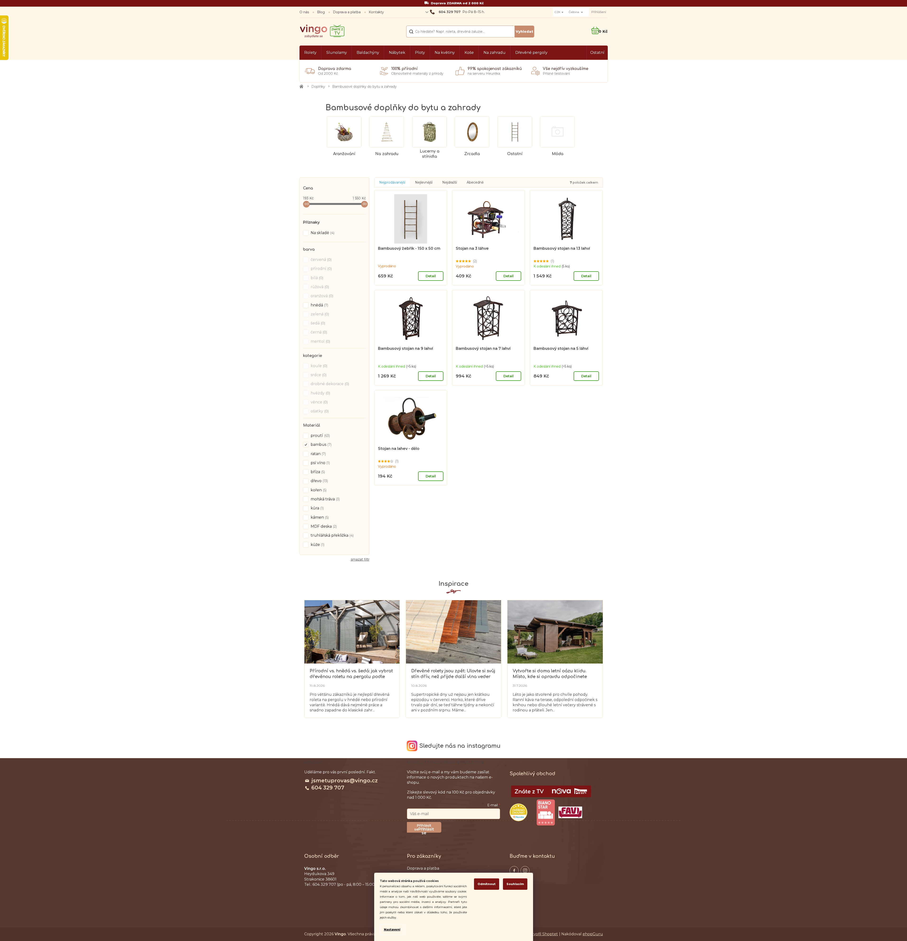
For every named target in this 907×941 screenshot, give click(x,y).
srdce (318, 375)
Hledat (524, 31)
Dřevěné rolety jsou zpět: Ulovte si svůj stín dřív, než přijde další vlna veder (453, 674)
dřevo (319, 481)
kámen (319, 517)
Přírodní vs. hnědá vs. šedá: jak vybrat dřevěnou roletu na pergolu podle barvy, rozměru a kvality (351, 674)
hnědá (319, 305)
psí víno (320, 463)
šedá (317, 323)
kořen (318, 490)
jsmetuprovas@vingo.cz (344, 780)
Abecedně (475, 182)
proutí (320, 435)
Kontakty (376, 12)
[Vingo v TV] (551, 791)
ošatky (319, 411)
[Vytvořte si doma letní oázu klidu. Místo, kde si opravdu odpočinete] (555, 631)
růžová (319, 287)
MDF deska (323, 526)
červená (321, 259)
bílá (316, 278)
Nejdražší (449, 182)
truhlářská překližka (332, 535)
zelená (319, 314)
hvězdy (320, 393)
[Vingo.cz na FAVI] (570, 812)
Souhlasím (515, 884)
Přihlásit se (426, 830)
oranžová (321, 296)
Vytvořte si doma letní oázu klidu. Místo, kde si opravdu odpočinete (550, 674)
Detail (431, 276)
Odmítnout (487, 884)
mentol (320, 341)
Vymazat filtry (360, 561)
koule (318, 366)
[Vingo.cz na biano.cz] (545, 812)
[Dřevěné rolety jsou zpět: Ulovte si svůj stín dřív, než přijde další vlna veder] (453, 631)
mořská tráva (325, 499)
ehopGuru (593, 934)
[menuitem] (310, 53)
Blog (321, 12)
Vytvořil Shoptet (542, 934)
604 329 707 (327, 787)
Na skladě (322, 233)
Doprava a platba (347, 12)
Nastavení (392, 929)
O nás (304, 12)
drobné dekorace (329, 384)
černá (318, 332)
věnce (319, 402)
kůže (317, 544)
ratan (318, 454)
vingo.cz (514, 870)
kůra (317, 508)
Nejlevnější (424, 182)
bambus (321, 444)
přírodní (321, 268)
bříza (317, 472)
